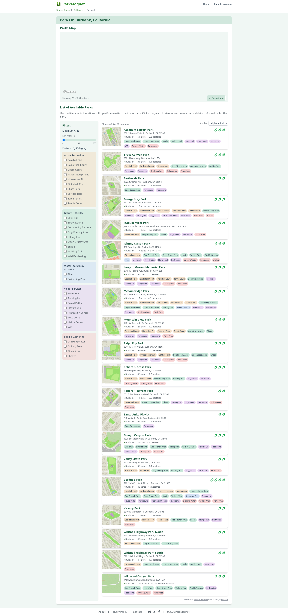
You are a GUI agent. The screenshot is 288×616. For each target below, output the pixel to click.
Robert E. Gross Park (137, 367)
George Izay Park (135, 199)
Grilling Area (75, 346)
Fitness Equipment (78, 174)
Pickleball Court (77, 184)
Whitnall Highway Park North (143, 532)
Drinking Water (76, 341)
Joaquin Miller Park (136, 223)
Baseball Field (75, 160)
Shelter (72, 356)
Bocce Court (75, 169)
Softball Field (75, 193)
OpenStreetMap (201, 599)
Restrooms (74, 317)
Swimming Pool (77, 279)
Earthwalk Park (134, 178)
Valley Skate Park (135, 459)
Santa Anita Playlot (136, 414)
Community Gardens (79, 227)
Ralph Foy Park (134, 343)
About (102, 611)
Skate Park (74, 189)
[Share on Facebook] (159, 611)
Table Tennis (75, 198)
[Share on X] (154, 611)
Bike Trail (73, 217)
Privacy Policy (119, 611)
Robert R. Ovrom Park (138, 390)
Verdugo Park (133, 479)
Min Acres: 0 (68, 135)
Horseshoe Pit (76, 179)
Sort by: (203, 123)
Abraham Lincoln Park (138, 129)
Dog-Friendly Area (78, 232)
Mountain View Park (137, 319)
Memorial (73, 293)
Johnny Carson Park (137, 243)
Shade (71, 246)
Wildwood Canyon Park (139, 576)
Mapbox (224, 599)
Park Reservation (223, 3)
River (71, 274)
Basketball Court (77, 165)
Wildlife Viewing (77, 256)
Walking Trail (75, 251)
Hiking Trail (74, 237)
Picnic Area (74, 351)
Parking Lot (74, 298)
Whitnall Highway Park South (143, 552)
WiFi (70, 327)
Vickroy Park (132, 508)
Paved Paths (75, 303)
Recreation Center (78, 312)
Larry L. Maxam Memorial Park (144, 267)
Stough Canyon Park (137, 435)
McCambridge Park (136, 291)
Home (206, 3)
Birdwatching (75, 222)
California (78, 10)
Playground (74, 308)
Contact (137, 611)
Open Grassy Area (78, 241)
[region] (144, 64)
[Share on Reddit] (149, 611)
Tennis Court (75, 203)
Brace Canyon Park (136, 154)
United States (63, 10)
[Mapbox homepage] (69, 92)
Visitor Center (75, 322)
